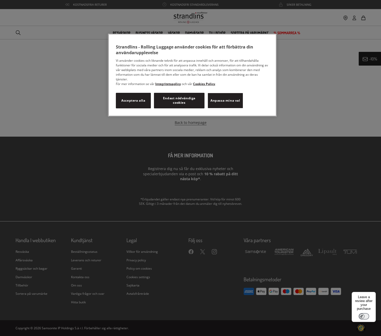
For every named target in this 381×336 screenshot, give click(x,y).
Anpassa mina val (225, 100)
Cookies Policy (204, 84)
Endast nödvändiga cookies (179, 100)
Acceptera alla (133, 100)
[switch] (364, 316)
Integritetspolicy (168, 84)
